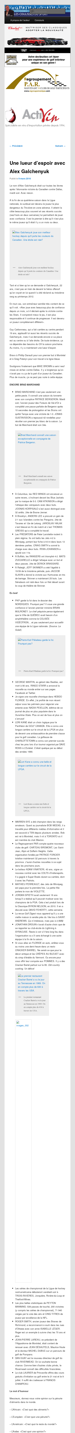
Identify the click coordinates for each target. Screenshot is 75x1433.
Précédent (16, 145)
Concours (39, 20)
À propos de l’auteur (20, 20)
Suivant (60, 145)
